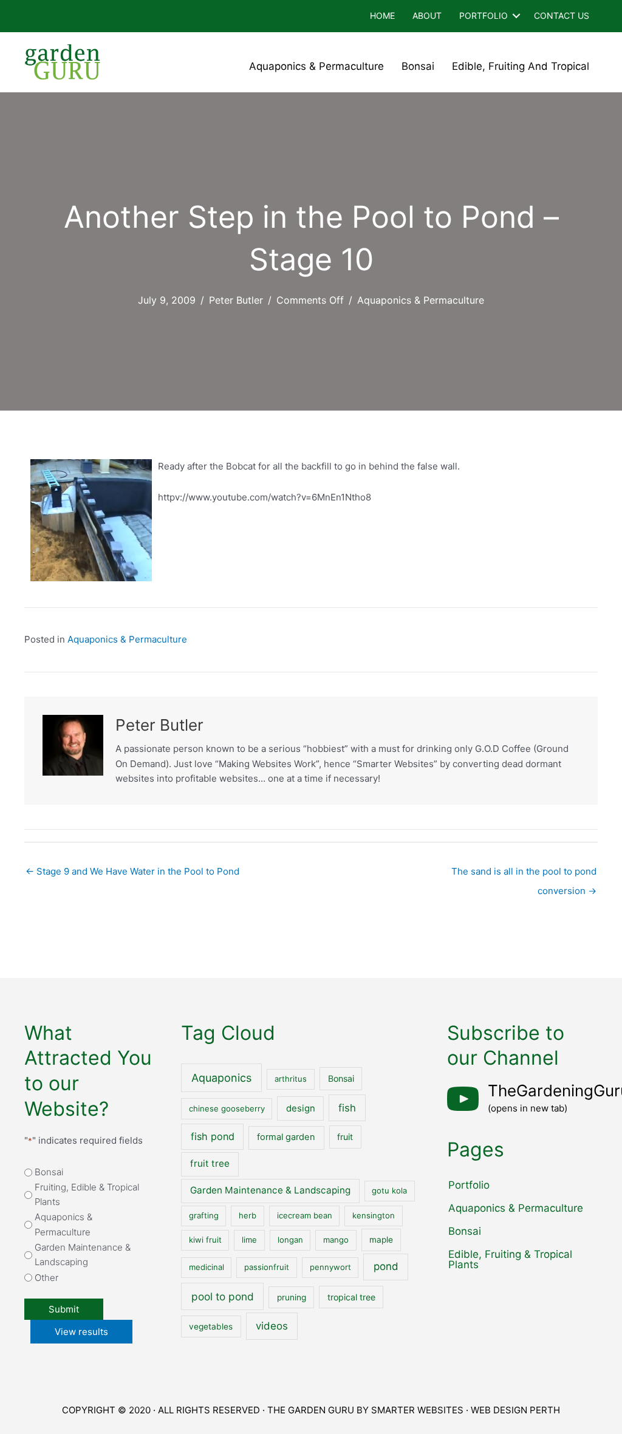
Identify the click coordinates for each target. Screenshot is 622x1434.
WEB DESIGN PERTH (515, 1410)
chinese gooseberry (227, 1108)
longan (290, 1240)
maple (381, 1240)
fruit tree (210, 1163)
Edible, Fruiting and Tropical (520, 66)
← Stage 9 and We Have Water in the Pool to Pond (132, 871)
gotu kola (389, 1190)
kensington (373, 1215)
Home (382, 15)
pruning (291, 1297)
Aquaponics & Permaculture (316, 66)
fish (347, 1108)
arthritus (291, 1079)
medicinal (206, 1267)
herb (247, 1215)
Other (46, 1277)
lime (249, 1240)
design (300, 1108)
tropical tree (351, 1297)
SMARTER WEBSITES (417, 1410)
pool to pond (222, 1296)
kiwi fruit (205, 1240)
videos (272, 1326)
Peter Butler (236, 300)
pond (386, 1266)
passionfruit (266, 1267)
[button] (516, 16)
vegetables (211, 1326)
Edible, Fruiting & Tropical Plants (510, 1259)
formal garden (286, 1137)
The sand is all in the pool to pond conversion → (523, 874)
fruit (345, 1137)
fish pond (212, 1136)
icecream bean (304, 1215)
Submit (64, 1309)
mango (336, 1240)
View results (81, 1331)
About (427, 15)
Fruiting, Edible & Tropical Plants (87, 1194)
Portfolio (483, 15)
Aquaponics (221, 1077)
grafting (204, 1215)
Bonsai (418, 66)
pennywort (330, 1267)
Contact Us (561, 15)
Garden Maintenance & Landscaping (83, 1254)
